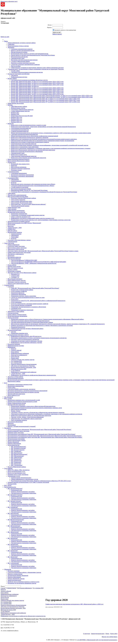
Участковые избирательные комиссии (22, 109)
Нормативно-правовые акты (19, 333)
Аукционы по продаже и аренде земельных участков (26, 341)
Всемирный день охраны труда (20, 164)
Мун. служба (8, 398)
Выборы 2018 (15, 114)
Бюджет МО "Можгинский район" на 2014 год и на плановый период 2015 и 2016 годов (37, 83)
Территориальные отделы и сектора (18, 46)
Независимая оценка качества (16, 212)
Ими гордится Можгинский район (18, 196)
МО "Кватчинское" (16, 453)
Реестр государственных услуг (17, 473)
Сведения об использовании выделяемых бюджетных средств (29, 80)
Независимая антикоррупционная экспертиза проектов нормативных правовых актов (36, 407)
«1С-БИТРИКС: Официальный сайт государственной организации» (97, 640)
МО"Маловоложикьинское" (19, 454)
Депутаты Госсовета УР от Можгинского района (22, 272)
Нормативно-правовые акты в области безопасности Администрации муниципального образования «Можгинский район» (47, 319)
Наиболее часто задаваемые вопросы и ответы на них (23, 581)
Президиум (11, 255)
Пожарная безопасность (18, 327)
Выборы (10, 105)
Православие (15, 358)
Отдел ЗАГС (14, 299)
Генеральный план (16, 490)
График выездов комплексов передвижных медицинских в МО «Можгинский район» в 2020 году (74, 604)
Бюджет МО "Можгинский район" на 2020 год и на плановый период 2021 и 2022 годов (37, 92)
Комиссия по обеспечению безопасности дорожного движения (29, 137)
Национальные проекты (15, 232)
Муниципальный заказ (14, 330)
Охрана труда (12, 162)
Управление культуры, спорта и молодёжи (23, 296)
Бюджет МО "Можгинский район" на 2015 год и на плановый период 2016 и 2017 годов (37, 84)
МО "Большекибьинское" (18, 446)
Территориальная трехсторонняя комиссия (23, 143)
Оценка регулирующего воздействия (18, 74)
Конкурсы (14, 165)
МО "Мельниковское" (17, 456)
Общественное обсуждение (16, 103)
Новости (13, 348)
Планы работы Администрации (17, 314)
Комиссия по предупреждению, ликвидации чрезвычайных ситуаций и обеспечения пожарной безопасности (43, 126)
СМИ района (11, 193)
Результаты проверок (14, 344)
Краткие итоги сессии (14, 266)
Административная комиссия (19, 131)
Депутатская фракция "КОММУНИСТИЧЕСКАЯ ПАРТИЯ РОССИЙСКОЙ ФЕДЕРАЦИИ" (38, 261)
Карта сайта (113, 633)
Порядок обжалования (14, 443)
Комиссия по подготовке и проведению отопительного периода (30, 142)
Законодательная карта (14, 580)
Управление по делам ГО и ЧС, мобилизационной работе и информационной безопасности (38, 300)
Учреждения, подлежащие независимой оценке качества (27, 215)
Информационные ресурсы (19, 77)
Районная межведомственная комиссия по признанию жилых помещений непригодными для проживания (42, 140)
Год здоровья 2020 (16, 362)
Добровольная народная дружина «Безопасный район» (27, 328)
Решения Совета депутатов (16, 432)
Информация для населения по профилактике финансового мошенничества (33, 375)
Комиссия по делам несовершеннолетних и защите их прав (28, 125)
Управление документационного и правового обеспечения (28, 307)
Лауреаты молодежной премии (20, 206)
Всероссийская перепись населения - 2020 (23, 367)
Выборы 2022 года (16, 119)
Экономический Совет (17, 58)
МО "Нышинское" (16, 460)
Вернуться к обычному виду (9, 1)
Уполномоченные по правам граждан (19, 221)
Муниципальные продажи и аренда (18, 334)
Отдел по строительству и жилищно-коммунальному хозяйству (29, 303)
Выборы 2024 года (16, 120)
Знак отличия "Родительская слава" (21, 202)
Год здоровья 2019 (16, 361)
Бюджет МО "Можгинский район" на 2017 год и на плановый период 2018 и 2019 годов (37, 88)
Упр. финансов (8, 397)
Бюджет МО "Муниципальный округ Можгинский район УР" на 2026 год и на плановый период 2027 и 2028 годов (45, 102)
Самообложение (12, 241)
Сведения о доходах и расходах (17, 282)
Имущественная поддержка (19, 52)
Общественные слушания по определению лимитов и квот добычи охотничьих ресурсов (37, 67)
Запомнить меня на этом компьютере (65, 30)
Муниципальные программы (16, 439)
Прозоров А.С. (15, 274)
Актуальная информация (24, 588)
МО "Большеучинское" (18, 449)
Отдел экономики (16, 302)
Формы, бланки (15, 411)
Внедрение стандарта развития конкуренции (24, 60)
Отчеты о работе (12, 269)
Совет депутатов (9, 243)
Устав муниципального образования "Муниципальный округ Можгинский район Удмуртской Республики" (39, 429)
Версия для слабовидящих (109, 636)
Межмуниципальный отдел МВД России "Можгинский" (24, 223)
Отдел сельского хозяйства (19, 291)
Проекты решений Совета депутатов (18, 431)
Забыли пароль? (57, 34)
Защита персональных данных (17, 440)
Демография (14, 237)
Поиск (107, 633)
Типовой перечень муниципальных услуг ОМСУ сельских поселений (28, 482)
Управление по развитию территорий (22, 310)
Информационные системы (16, 345)
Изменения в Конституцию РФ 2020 (22, 115)
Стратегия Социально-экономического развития (25, 64)
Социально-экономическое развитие (21, 49)
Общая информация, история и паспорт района (22, 42)
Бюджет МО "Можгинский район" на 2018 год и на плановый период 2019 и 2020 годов (37, 89)
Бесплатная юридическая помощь (21, 188)
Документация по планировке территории (23, 493)
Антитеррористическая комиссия (21, 128)
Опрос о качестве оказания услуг (20, 216)
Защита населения (13, 317)
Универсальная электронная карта (21, 477)
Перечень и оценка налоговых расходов (23, 63)
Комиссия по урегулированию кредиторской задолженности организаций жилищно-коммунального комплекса (44, 139)
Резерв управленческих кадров (17, 403)
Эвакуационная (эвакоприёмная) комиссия (23, 156)
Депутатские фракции (14, 258)
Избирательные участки (18, 108)
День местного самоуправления (17, 195)
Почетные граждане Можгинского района (23, 198)
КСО (5, 383)
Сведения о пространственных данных (19, 240)
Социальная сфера (13, 178)
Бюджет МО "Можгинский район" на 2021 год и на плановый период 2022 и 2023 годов (37, 94)
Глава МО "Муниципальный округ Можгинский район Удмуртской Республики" (35, 288)
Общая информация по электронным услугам (24, 479)
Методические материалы (18, 167)
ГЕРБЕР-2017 (12, 229)
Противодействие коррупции (16, 394)
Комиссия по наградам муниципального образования (27, 151)
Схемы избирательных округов (20, 111)
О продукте (86, 633)
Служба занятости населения (19, 187)
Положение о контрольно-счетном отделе (20, 384)
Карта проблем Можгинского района (18, 161)
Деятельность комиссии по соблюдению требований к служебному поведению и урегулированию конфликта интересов (46, 414)
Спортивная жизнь (13, 171)
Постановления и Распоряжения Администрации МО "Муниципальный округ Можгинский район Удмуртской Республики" (45, 435)
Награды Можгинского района (17, 467)
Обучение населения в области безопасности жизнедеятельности (30, 321)
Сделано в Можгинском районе (20, 61)
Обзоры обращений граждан (16, 578)
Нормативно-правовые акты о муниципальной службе (24, 400)
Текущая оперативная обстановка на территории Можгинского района (32, 322)
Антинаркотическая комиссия (20, 129)
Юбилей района (12, 230)
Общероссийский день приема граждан (22, 359)
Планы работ (11, 387)
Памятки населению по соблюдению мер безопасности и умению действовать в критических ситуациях (42, 325)
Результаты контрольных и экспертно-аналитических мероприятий (27, 390)
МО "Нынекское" (16, 459)
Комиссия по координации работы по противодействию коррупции (31, 415)
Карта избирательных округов (16, 280)
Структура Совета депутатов (16, 246)
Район (6, 41)
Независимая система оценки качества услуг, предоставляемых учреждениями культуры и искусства (40, 220)
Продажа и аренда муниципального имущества (25, 339)
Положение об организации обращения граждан (22, 583)
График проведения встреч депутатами (19, 252)
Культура (13, 182)
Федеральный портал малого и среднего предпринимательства (29, 53)
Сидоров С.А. (15, 277)
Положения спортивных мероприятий (22, 175)
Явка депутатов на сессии (15, 268)
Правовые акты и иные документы (18, 474)
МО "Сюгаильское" (17, 465)
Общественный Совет (14, 207)
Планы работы (12, 265)
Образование (15, 179)
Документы (14, 75)
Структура (11, 286)
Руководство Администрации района (22, 289)
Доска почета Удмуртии (18, 199)
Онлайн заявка (15, 70)
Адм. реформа (8, 468)
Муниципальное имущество (19, 56)
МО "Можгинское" (16, 457)
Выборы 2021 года (16, 117)
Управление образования (18, 294)
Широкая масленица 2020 (18, 369)
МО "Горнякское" (16, 451)
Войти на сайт (5, 36)
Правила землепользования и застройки (23, 491)
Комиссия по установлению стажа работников (24, 147)
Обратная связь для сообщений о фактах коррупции (26, 418)
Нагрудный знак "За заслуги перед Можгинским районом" (28, 204)
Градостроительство (13, 445)
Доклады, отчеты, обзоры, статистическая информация (27, 417)
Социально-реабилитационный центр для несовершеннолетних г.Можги (32, 185)
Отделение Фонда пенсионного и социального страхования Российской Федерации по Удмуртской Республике (44, 192)
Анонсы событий (16, 350)
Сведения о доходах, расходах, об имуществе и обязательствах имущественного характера (37, 412)
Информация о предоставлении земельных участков (26, 342)
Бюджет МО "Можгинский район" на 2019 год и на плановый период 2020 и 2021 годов (37, 91)
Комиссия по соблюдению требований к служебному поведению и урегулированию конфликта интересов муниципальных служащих (50, 148)
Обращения (7, 569)
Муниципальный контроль (15, 378)
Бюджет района (12, 78)
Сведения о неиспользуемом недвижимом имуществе (27, 72)
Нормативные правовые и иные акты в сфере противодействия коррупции (33, 406)
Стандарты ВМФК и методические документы (21, 389)
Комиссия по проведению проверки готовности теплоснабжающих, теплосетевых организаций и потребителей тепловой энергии (49, 145)
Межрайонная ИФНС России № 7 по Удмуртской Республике (29, 190)
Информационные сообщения (20, 353)
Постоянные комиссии (14, 257)
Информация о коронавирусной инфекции (23, 372)
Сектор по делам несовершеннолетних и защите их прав (27, 297)
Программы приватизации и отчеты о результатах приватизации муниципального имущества (39, 338)
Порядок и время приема (15, 574)
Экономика (11, 47)
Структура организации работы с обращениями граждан (24, 572)
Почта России (15, 356)
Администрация (9, 285)
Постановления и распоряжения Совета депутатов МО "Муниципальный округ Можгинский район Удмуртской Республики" (45, 437)
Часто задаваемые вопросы (19, 420)
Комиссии (11, 123)
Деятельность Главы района (16, 311)
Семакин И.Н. (15, 275)
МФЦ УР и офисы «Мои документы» (19, 470)
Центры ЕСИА (12, 484)
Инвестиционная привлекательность (18, 159)
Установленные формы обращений (18, 575)
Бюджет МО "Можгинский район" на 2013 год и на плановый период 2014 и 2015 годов (37, 81)
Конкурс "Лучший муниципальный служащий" (22, 426)
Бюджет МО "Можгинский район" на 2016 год (25, 86)
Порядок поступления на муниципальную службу (22, 401)
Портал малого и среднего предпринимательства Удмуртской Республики (33, 55)
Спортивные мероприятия (19, 173)
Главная (3, 588)
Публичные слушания (14, 271)
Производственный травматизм (20, 168)
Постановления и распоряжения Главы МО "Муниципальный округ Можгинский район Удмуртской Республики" (41, 434)
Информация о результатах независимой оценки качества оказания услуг (32, 218)
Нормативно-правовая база (19, 213)
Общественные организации (16, 210)
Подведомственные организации (17, 316)
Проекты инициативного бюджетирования (23, 364)
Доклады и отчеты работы (15, 376)
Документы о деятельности (16, 254)
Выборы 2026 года (16, 122)
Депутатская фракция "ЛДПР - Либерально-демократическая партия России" (34, 263)
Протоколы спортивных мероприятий (22, 176)
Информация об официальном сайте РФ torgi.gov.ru (26, 336)
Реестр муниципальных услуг (16, 471)
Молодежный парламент (15, 279)
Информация (11, 347)
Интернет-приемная (13, 571)
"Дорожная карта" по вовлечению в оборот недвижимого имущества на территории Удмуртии (36, 69)
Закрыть (3, 21)
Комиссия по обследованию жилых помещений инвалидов (28, 157)
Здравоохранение (16, 181)
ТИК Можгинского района (19, 106)
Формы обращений (13, 442)
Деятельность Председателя (16, 249)
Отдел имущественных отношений (21, 305)
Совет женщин (12, 209)
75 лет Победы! (15, 370)
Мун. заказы (7, 485)
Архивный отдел (16, 308)
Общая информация (13, 244)
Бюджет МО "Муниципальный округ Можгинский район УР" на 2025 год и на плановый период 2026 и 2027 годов (45, 100)
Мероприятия (12, 425)
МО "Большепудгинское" (18, 448)
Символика (11, 44)
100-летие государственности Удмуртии (23, 366)
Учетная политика (13, 313)
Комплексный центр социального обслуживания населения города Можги (33, 184)
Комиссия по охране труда (19, 154)
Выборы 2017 (15, 112)
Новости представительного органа (18, 283)
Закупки (13, 331)
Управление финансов (17, 293)
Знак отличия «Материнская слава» (21, 201)
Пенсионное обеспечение (15, 421)
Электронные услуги (14, 476)
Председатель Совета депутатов (17, 248)
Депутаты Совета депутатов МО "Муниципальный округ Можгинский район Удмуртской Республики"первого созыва (43, 251)
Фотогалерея (11, 224)
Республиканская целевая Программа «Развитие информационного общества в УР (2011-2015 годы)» (41, 481)
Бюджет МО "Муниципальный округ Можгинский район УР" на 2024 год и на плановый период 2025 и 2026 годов (45, 98)
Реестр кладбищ (15, 66)
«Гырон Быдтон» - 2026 (15, 227)
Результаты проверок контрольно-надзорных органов (23, 392)
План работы (15, 352)
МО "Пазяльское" (16, 462)
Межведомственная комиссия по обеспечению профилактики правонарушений (34, 136)
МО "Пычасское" (16, 463)
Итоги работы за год (14, 395)
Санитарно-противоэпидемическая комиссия (24, 134)
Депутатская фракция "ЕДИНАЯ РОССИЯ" (24, 260)
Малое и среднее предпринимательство (22, 50)
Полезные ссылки (16, 170)
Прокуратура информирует (19, 355)
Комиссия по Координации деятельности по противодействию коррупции (33, 150)
